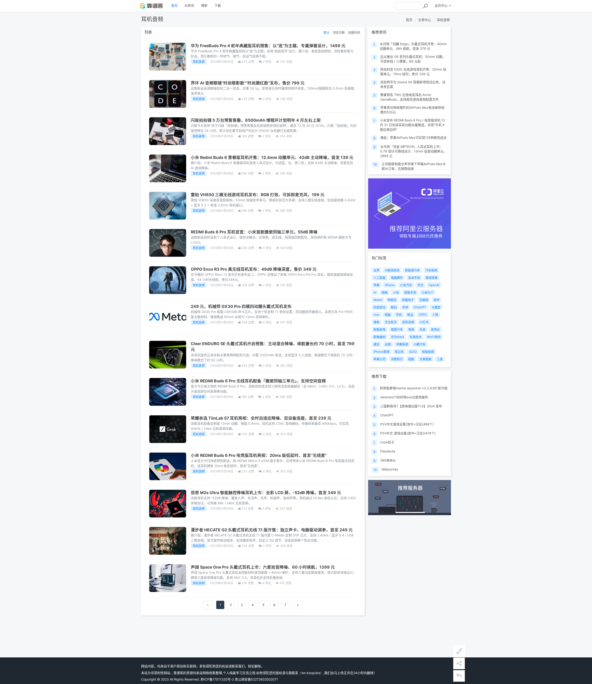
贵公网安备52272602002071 (256, 679)
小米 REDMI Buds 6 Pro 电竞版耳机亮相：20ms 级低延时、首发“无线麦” (259, 455)
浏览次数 (339, 32)
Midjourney (390, 469)
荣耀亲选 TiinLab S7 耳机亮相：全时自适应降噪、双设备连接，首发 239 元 (261, 418)
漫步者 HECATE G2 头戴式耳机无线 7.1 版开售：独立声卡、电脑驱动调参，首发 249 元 (272, 529)
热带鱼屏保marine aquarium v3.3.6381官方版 (413, 388)
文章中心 (424, 20)
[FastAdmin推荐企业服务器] (409, 213)
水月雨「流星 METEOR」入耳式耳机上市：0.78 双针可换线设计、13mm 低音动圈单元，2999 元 (413, 151)
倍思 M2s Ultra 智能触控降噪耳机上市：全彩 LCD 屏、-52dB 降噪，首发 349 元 (266, 492)
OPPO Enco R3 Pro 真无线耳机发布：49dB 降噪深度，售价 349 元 (254, 269)
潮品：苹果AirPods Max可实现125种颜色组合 (413, 137)
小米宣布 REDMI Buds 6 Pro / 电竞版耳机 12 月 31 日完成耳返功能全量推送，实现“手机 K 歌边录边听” (412, 124)
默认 (327, 32)
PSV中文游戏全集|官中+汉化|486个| (407, 424)
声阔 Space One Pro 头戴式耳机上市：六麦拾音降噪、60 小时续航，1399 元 (263, 567)
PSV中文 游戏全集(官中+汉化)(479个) (408, 433)
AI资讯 (189, 5)
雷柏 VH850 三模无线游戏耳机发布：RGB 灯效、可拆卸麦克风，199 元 (257, 194)
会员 (441, 5)
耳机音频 (443, 20)
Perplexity (387, 451)
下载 (217, 5)
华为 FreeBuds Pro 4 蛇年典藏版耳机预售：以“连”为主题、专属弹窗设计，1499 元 (268, 45)
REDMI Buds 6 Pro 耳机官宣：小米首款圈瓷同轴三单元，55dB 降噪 (254, 231)
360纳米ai (387, 460)
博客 (204, 5)
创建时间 (354, 32)
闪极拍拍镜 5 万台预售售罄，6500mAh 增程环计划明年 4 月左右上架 (256, 120)
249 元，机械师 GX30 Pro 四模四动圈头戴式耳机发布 (241, 306)
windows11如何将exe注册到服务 (404, 397)
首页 (174, 5)
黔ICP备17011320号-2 (217, 679)
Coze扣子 (387, 442)
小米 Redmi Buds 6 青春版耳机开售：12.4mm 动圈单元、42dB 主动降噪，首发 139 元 (272, 157)
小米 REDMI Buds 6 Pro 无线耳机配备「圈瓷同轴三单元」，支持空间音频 (258, 380)
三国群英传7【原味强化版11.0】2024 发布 (411, 406)
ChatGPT (387, 415)
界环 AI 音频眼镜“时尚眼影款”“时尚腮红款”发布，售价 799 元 (248, 82)
